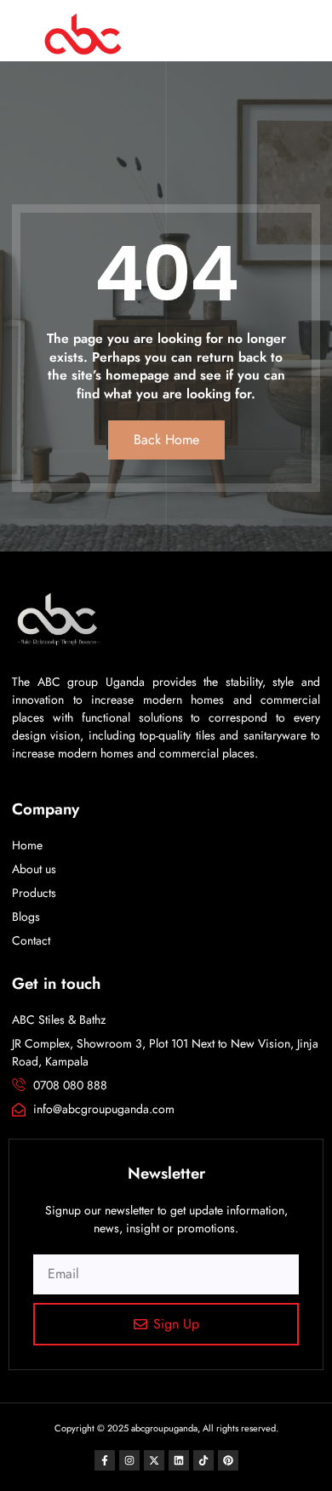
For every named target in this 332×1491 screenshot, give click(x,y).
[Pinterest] (228, 1460)
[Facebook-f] (104, 1460)
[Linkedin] (179, 1460)
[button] (236, 36)
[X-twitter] (154, 1460)
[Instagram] (129, 1460)
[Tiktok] (203, 1460)
